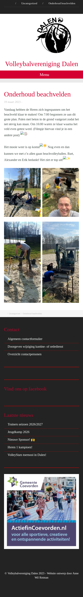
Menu (44, 74)
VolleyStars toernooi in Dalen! (27, 455)
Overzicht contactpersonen (25, 354)
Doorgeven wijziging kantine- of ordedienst (35, 346)
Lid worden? (38, 10)
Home (10, 10)
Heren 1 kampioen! (20, 447)
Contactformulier (59, 10)
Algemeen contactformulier (25, 339)
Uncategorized (29, 3)
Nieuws (23, 10)
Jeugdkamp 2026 (18, 432)
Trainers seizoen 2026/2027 (25, 424)
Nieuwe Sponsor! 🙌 (21, 439)
